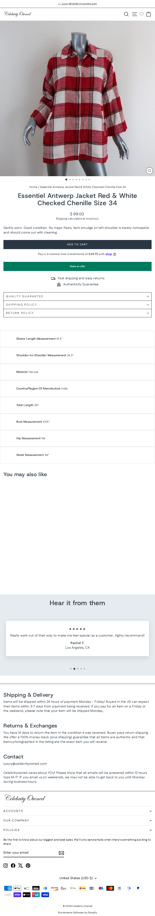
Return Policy (20, 313)
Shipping (61, 219)
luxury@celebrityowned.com (25, 763)
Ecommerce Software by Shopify (77, 912)
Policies (11, 830)
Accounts (13, 811)
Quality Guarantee (25, 296)
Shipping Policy (21, 305)
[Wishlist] (141, 14)
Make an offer (77, 268)
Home (33, 187)
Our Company (16, 821)
